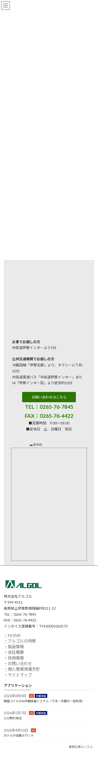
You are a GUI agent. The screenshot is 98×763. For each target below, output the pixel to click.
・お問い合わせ (18, 663)
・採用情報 (14, 657)
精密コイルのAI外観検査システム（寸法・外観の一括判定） (44, 701)
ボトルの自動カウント (19, 735)
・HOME (12, 635)
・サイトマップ (18, 674)
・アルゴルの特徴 (20, 640)
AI (31, 695)
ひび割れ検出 (13, 718)
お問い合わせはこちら (49, 397)
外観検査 (41, 695)
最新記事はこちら (81, 746)
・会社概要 (14, 652)
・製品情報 (14, 646)
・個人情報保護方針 (22, 668)
